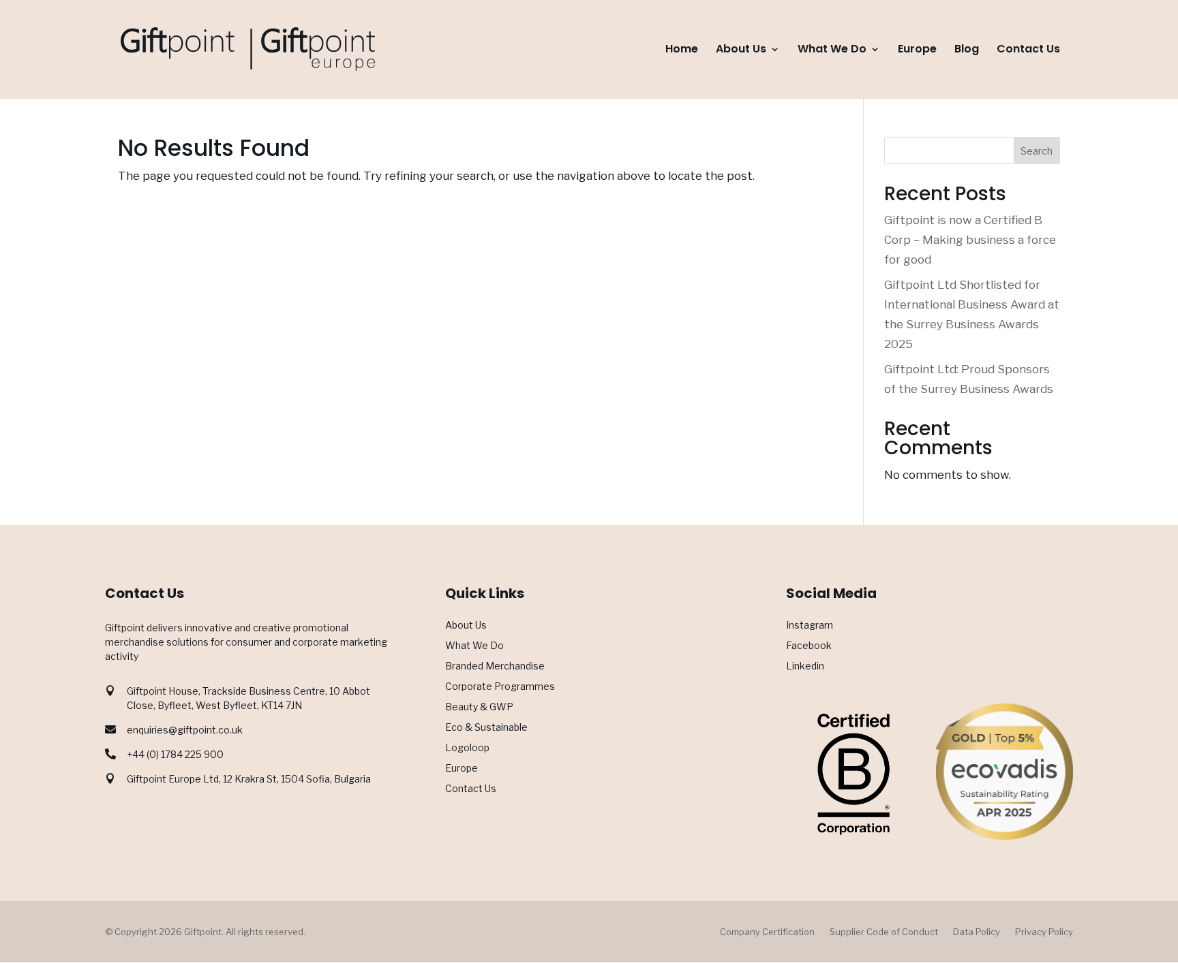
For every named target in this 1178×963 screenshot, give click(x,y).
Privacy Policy (1044, 932)
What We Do (832, 50)
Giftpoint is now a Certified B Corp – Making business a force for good (970, 239)
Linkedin (805, 666)
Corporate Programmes (500, 687)
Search (1037, 151)
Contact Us (1028, 50)
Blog (966, 50)
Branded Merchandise (495, 666)
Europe (917, 50)
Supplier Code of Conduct (884, 932)
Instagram (809, 625)
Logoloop (467, 748)
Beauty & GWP (479, 707)
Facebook (809, 646)
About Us (741, 50)
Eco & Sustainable (486, 728)
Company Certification (767, 932)
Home (681, 50)
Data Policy (976, 932)
